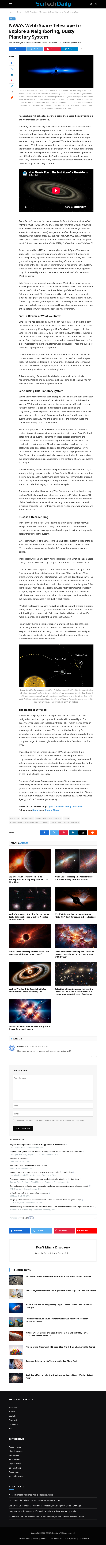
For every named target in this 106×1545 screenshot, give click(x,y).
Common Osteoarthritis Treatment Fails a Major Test (51, 1361)
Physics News (15, 1463)
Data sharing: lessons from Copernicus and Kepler (28, 1165)
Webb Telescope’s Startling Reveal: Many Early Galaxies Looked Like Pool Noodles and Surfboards (29, 917)
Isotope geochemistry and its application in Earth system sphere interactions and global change (45, 1200)
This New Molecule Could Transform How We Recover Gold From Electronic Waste (57, 1320)
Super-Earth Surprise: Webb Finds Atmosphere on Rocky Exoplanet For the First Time (28, 879)
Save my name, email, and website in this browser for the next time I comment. (50, 1120)
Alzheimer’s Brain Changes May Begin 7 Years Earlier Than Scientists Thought (59, 1306)
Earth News (14, 1455)
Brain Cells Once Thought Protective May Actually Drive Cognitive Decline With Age (45, 1505)
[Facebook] (11, 63)
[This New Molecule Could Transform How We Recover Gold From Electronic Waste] (16, 1322)
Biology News (15, 1447)
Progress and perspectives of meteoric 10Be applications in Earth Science (37, 1145)
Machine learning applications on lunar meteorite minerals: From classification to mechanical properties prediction (52, 1207)
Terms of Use (84, 1538)
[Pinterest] (11, 80)
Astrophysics (27, 818)
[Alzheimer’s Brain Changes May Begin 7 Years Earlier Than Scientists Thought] (16, 1308)
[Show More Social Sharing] (81, 49)
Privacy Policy (70, 1538)
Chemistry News (16, 1451)
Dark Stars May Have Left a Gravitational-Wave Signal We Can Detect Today (59, 1376)
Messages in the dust (18, 1158)
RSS (10, 1428)
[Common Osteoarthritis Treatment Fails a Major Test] (16, 1364)
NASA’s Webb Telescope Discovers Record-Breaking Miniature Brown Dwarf (29, 952)
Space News (14, 1472)
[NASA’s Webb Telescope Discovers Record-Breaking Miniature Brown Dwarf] (30, 936)
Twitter (12, 1411)
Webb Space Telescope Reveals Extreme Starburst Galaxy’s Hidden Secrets (74, 878)
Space (12, 19)
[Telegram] (11, 85)
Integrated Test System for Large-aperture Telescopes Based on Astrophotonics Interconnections (46, 1151)
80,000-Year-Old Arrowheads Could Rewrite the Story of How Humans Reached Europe (46, 1516)
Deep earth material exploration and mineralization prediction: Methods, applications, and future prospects (49, 1186)
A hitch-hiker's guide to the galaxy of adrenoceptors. (29, 1193)
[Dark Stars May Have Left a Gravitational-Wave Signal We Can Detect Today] (16, 1378)
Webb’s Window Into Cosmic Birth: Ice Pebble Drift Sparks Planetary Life (27, 990)
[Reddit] (11, 97)
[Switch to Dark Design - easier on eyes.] (91, 4)
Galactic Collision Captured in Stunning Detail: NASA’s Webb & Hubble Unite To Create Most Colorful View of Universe (74, 992)
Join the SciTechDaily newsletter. (66, 806)
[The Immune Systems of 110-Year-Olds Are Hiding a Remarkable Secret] (16, 1350)
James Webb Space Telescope (48, 818)
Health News (14, 1459)
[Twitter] (11, 68)
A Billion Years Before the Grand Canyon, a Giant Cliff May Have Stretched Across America (57, 1334)
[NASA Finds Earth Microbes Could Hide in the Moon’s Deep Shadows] (16, 1280)
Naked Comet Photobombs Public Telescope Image (31, 1495)
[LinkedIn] (11, 74)
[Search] (95, 4)
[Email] (11, 91)
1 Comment (66, 43)
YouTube (12, 1416)
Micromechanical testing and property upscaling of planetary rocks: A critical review (41, 1172)
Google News (52, 809)
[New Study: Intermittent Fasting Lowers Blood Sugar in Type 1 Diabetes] (16, 1294)
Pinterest (13, 1420)
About (35, 1538)
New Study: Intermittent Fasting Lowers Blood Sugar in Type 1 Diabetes (61, 1290)
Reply (93, 1056)
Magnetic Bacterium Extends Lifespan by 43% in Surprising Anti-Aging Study (42, 1511)
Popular (45, 822)
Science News (15, 1468)
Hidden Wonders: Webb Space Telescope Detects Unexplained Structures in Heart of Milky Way (75, 954)
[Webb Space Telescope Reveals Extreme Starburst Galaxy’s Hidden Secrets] (76, 861)
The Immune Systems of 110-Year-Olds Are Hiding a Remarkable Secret (60, 1346)
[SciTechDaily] (53, 4)
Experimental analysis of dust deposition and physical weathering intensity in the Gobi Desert (44, 1179)
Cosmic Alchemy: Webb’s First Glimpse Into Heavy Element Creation (30, 1027)
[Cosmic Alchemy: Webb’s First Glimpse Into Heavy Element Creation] (30, 1011)
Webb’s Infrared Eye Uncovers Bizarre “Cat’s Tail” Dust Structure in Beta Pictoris (75, 915)
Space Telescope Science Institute (65, 822)
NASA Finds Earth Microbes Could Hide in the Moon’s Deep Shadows (58, 1276)
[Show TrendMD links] (95, 1217)
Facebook (13, 1407)
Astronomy (14, 818)
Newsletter (13, 1424)
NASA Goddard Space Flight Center (24, 822)
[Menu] (10, 4)
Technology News (16, 1476)
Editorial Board (56, 1538)
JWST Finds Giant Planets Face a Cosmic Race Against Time (34, 1500)
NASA (66, 818)
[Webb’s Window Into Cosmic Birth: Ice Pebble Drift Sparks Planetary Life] (30, 974)
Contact (44, 1538)
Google (36, 809)
